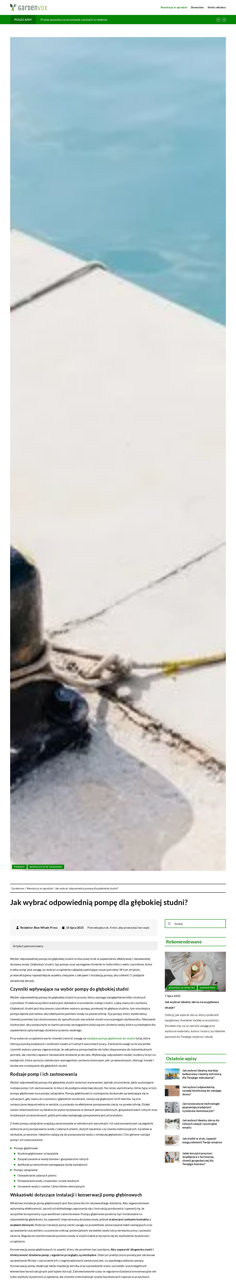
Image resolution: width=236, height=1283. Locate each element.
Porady (19, 866)
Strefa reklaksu (217, 7)
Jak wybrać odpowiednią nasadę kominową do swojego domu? (202, 1090)
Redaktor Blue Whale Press (39, 927)
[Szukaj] (169, 923)
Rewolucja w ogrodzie (174, 7)
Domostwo (197, 7)
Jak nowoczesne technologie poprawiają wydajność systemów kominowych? (201, 1107)
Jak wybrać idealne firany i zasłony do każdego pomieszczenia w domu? (87, 19)
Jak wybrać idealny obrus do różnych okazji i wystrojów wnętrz (200, 1124)
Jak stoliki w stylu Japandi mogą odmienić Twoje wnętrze (202, 1140)
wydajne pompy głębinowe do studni (111, 1038)
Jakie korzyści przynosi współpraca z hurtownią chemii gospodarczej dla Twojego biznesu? (198, 1159)
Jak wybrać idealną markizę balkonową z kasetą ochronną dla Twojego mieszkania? (201, 1074)
